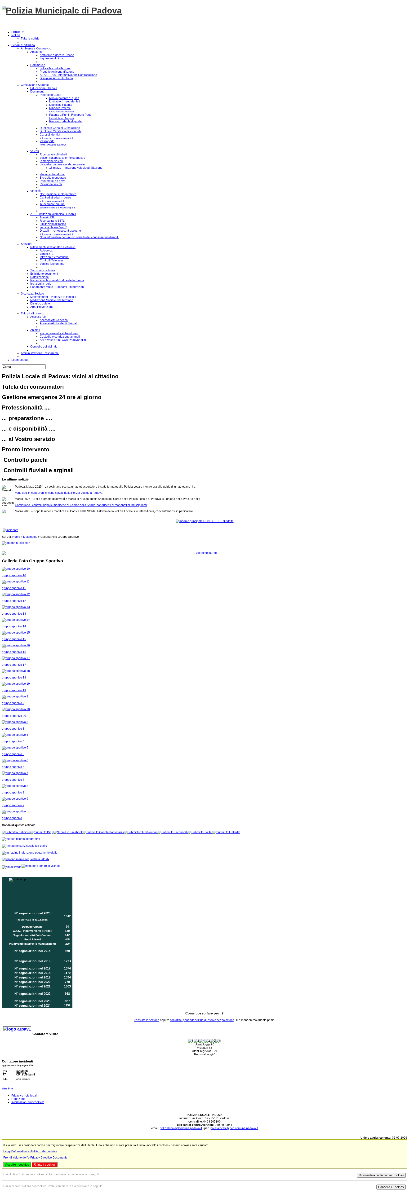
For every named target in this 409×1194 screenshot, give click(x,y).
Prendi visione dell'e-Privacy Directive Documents (35, 1157)
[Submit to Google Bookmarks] (103, 832)
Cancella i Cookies (391, 1187)
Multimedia (30, 536)
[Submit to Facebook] (68, 832)
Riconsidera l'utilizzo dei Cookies (381, 1175)
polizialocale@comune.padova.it (181, 1128)
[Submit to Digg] (42, 832)
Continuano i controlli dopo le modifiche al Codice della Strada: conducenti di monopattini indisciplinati (81, 496)
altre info (7, 1088)
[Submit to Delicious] (16, 832)
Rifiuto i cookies (45, 1164)
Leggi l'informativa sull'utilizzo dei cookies (30, 1151)
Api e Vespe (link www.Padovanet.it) (63, 340)
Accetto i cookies (17, 1164)
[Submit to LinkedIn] (226, 832)
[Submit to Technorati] (173, 832)
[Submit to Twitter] (200, 832)
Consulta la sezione (146, 1020)
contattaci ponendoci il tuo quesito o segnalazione (202, 1020)
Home (16, 536)
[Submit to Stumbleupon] (141, 832)
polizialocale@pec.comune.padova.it (234, 1128)
